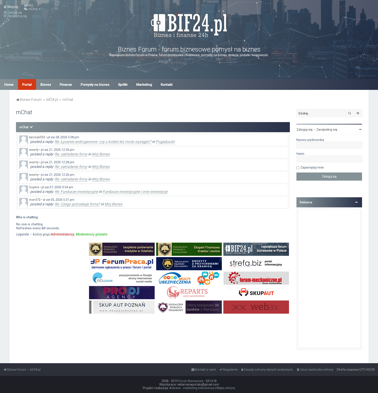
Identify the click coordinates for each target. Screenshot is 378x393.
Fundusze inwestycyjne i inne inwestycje (135, 191)
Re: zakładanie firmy (71, 154)
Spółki (123, 85)
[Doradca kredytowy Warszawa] (189, 307)
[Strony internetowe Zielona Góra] (122, 278)
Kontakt (167, 85)
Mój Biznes (101, 154)
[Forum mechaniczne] (256, 278)
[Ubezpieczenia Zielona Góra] (189, 278)
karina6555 (37, 137)
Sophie (34, 187)
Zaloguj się (304, 129)
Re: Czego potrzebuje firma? (77, 204)
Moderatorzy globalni (91, 234)
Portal (27, 85)
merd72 (34, 199)
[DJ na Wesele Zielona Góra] (122, 292)
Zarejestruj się (326, 129)
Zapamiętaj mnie (312, 167)
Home (9, 85)
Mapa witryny (226, 388)
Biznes (45, 85)
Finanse (66, 85)
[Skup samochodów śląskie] (256, 292)
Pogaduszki (165, 141)
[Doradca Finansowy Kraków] (189, 249)
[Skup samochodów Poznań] (122, 307)
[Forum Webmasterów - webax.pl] (256, 307)
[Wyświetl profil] (23, 139)
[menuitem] (28, 5)
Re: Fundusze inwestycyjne (76, 191)
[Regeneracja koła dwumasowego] (189, 292)
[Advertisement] (329, 278)
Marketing (144, 85)
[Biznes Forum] (189, 25)
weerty (33, 149)
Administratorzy (62, 234)
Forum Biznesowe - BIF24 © (197, 381)
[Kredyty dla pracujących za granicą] (189, 263)
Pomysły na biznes (95, 85)
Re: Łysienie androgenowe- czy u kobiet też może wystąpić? (103, 141)
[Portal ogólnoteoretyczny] (256, 263)
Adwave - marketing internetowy (192, 388)
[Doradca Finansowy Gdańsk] (122, 249)
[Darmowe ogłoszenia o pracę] (122, 263)
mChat (23, 127)
